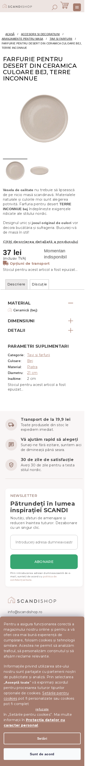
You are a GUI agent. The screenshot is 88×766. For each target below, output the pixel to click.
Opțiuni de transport (30, 263)
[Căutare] (54, 7)
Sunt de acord (42, 754)
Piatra (32, 367)
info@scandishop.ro (25, 612)
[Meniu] (77, 7)
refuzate (42, 709)
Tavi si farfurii (38, 355)
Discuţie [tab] (39, 284)
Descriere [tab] (16, 284)
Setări (42, 738)
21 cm (32, 373)
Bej (30, 361)
